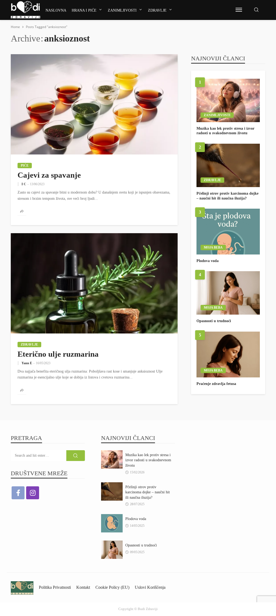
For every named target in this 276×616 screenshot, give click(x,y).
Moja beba (213, 247)
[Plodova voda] (228, 231)
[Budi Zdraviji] (22, 587)
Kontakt (83, 587)
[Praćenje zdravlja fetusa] (228, 354)
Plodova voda (207, 261)
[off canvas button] (239, 9)
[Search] (256, 10)
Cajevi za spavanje (49, 175)
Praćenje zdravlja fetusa (216, 384)
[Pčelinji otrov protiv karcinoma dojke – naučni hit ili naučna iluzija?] (228, 165)
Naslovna (56, 10)
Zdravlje (157, 10)
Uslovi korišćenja (150, 587)
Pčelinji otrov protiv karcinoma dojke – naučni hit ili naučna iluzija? (227, 195)
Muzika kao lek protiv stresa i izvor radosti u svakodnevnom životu (225, 130)
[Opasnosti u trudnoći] (228, 293)
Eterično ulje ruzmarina (58, 354)
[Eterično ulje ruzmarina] (94, 283)
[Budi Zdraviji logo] (25, 9)
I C (24, 184)
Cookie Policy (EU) (112, 587)
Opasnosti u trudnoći (213, 321)
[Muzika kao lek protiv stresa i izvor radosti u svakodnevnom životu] (228, 100)
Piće (25, 165)
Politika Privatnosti (55, 587)
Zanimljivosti (122, 10)
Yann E (27, 363)
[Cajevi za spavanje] (94, 104)
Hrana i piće (84, 10)
